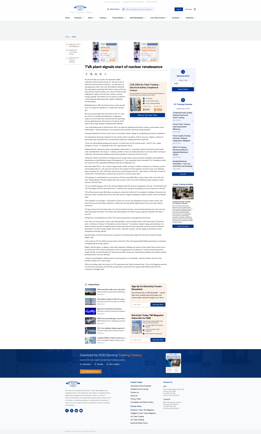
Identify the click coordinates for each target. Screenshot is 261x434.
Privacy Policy (135, 399)
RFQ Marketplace (136, 18)
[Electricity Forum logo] (80, 8)
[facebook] (86, 74)
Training (102, 18)
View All (183, 174)
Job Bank (175, 18)
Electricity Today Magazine (112, 2)
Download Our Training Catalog (74, 60)
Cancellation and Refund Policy (142, 402)
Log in (179, 9)
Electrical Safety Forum (139, 423)
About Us (134, 396)
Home (67, 18)
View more (100, 294)
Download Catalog (92, 372)
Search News (183, 89)
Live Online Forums (157, 18)
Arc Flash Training (137, 416)
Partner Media (117, 18)
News (90, 18)
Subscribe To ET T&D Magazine (74, 45)
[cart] (195, 9)
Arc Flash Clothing (151, 2)
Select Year (183, 80)
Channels (77, 18)
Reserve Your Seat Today (147, 115)
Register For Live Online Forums (73, 52)
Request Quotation (183, 226)
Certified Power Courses (139, 389)
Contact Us (134, 392)
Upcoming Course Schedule (140, 386)
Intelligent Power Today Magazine (133, 2)
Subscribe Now (158, 304)
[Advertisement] (126, 276)
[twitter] (91, 74)
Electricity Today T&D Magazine (142, 410)
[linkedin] (96, 74)
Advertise (189, 18)
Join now (188, 9)
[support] (100, 74)
